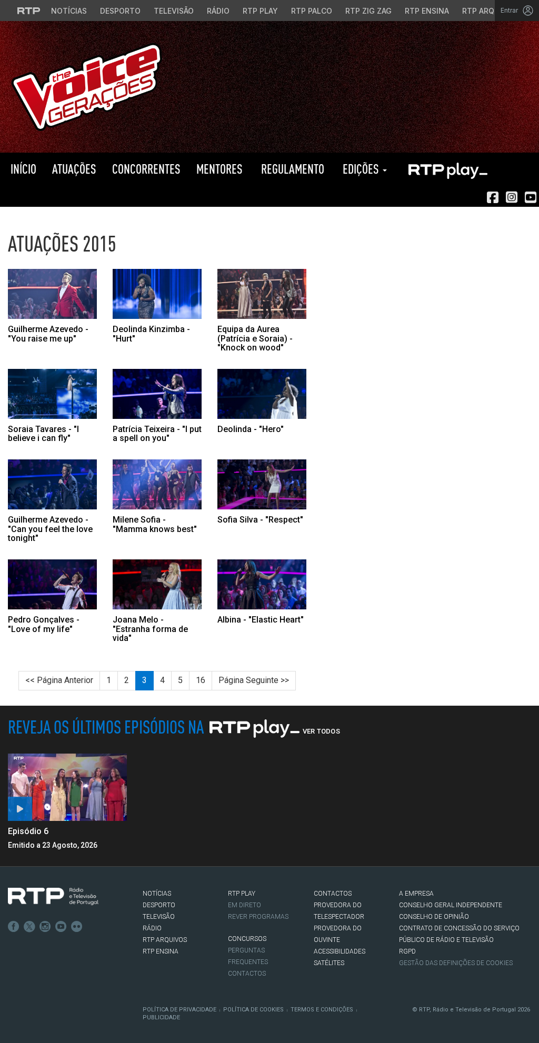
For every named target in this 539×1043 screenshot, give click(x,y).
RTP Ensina (427, 10)
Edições (361, 168)
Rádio (218, 10)
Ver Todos (321, 731)
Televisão (174, 10)
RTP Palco (311, 10)
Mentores (219, 168)
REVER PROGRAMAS (258, 916)
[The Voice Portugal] (86, 86)
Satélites (329, 963)
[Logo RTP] (53, 897)
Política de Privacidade (179, 1009)
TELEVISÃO (159, 916)
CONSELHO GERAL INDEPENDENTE (450, 905)
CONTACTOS (333, 893)
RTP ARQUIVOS (165, 940)
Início (22, 168)
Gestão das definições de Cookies (456, 963)
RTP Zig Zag (368, 10)
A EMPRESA (416, 893)
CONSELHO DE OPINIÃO (434, 916)
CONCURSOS (247, 938)
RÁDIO (152, 928)
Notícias (69, 10)
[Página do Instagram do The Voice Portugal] (511, 197)
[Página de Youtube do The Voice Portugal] (530, 197)
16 (200, 680)
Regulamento (291, 168)
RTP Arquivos (489, 10)
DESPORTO (159, 905)
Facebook (13, 926)
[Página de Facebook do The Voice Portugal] (492, 197)
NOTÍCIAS (157, 893)
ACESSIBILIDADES (339, 951)
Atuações (74, 168)
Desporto (120, 10)
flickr (77, 926)
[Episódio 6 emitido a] (67, 787)
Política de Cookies (253, 1009)
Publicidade (161, 1017)
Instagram (45, 926)
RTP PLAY (447, 169)
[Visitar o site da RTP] (29, 10)
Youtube (61, 926)
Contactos (247, 973)
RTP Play (260, 10)
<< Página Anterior (59, 680)
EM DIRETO (244, 905)
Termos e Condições (322, 1009)
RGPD (407, 951)
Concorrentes (146, 168)
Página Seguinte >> (253, 680)
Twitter (29, 926)
